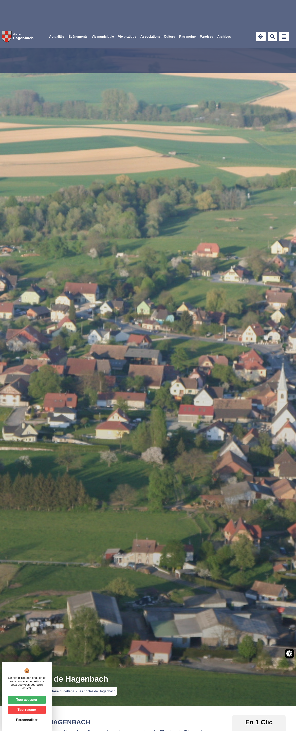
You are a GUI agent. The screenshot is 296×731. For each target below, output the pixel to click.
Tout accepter (26, 699)
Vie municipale (103, 36)
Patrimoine (187, 36)
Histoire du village (60, 691)
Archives (224, 36)
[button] (103, 36)
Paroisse (206, 36)
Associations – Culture (157, 36)
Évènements (78, 36)
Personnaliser (26, 720)
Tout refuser (27, 709)
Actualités (56, 36)
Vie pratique (127, 36)
